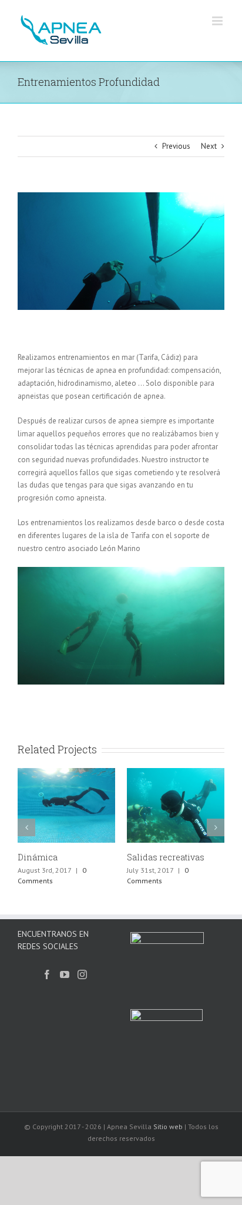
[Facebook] (47, 974)
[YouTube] (64, 974)
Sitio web (168, 1126)
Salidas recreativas (152, 857)
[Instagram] (82, 974)
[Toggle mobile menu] (218, 21)
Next (209, 146)
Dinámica (24, 857)
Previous (176, 146)
